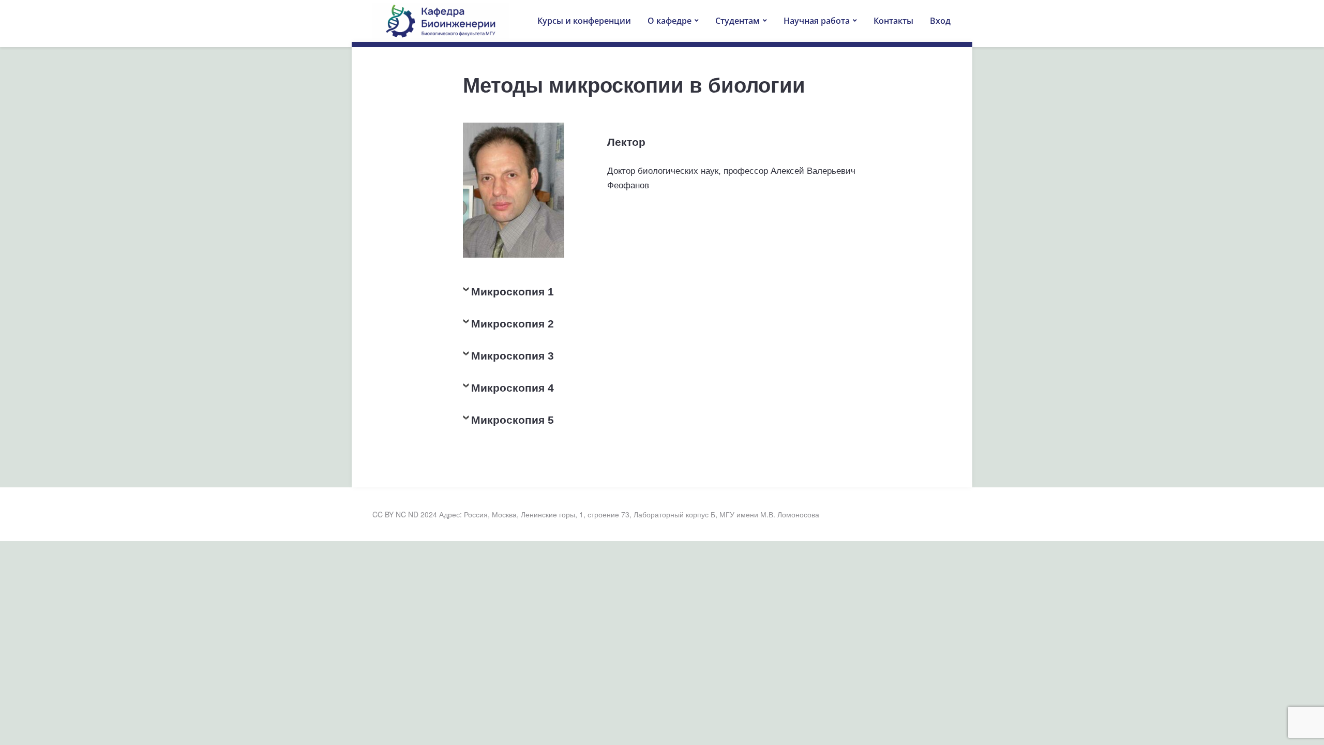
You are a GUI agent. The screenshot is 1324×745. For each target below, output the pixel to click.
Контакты (893, 20)
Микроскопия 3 (512, 356)
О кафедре (669, 20)
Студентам (737, 20)
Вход (940, 20)
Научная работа (817, 20)
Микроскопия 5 (512, 420)
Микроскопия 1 (512, 292)
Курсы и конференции (584, 20)
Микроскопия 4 (512, 388)
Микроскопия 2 (512, 324)
